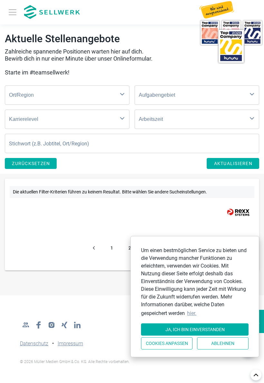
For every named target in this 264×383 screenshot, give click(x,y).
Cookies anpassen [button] (167, 343)
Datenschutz (34, 343)
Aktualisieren (233, 163)
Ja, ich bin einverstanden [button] (195, 329)
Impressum (70, 343)
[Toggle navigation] (12, 12)
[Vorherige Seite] (93, 248)
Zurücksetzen (31, 163)
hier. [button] (191, 313)
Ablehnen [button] (222, 343)
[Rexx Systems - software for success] (235, 212)
